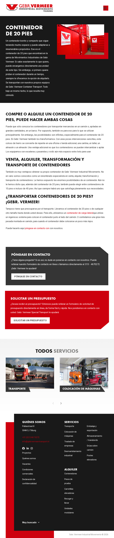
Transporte (69, 426)
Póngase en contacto (28, 276)
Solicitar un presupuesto (30, 320)
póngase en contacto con (37, 228)
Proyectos (26, 453)
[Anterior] (53, 403)
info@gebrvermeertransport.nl (35, 441)
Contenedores (70, 473)
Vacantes (26, 464)
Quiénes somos (29, 458)
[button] (105, 8)
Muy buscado (29, 522)
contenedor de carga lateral (80, 213)
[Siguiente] (61, 403)
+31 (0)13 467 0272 (30, 437)
